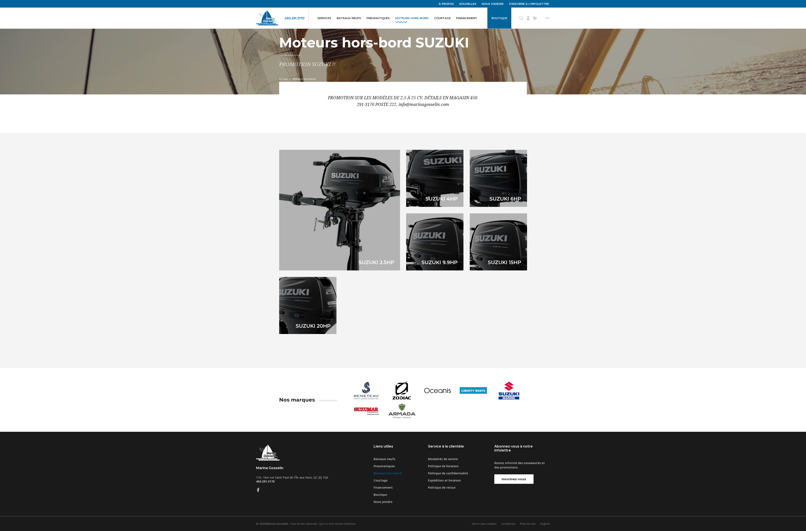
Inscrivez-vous (514, 479)
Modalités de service (443, 459)
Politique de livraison (443, 466)
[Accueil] (267, 18)
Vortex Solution (345, 524)
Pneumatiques (378, 18)
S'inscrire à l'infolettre (529, 3)
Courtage (442, 18)
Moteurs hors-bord (412, 18)
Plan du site (528, 524)
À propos (446, 3)
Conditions (508, 524)
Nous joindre (493, 3)
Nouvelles (467, 3)
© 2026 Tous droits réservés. (287, 524)
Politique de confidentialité (448, 473)
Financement (466, 18)
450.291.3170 (294, 18)
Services (324, 18)
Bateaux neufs (349, 18)
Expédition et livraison (444, 480)
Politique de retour (442, 487)
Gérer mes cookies (484, 524)
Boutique (499, 18)
